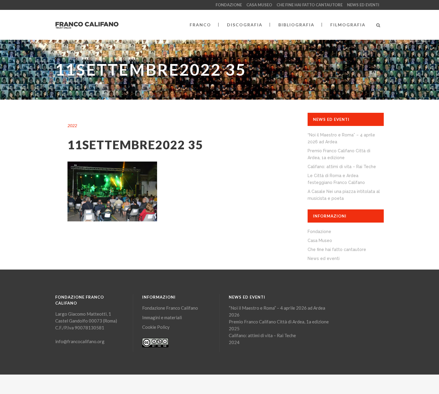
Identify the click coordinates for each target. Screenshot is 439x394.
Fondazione (229, 4)
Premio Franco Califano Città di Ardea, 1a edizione (279, 321)
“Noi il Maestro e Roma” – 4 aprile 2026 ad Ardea (277, 308)
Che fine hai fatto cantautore (310, 4)
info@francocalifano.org (80, 341)
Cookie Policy (156, 327)
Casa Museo (259, 4)
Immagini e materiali (162, 317)
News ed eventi (363, 4)
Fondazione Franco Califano (170, 308)
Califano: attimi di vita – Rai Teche (342, 166)
